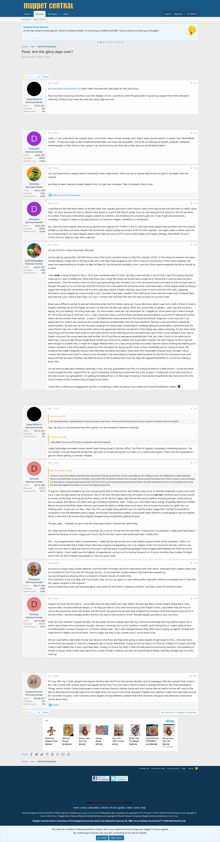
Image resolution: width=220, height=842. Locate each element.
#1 (195, 83)
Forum (39, 13)
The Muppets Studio (149, 812)
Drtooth (34, 478)
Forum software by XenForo (159, 821)
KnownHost (172, 816)
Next (45, 76)
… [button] (34, 76)
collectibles (93, 807)
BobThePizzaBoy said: (59, 470)
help (143, 807)
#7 (195, 463)
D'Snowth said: (56, 437)
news (83, 807)
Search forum (39, 19)
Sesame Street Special (35, 26)
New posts (26, 19)
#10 (195, 676)
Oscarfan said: (56, 416)
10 (122, 42)
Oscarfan (34, 183)
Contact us (144, 768)
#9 (195, 598)
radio (129, 807)
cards (136, 807)
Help (65, 13)
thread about (66, 88)
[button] (32, 14)
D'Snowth (34, 148)
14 (39, 76)
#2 (195, 133)
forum (113, 807)
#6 (195, 408)
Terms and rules (158, 768)
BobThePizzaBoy (34, 260)
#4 (195, 203)
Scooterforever (34, 691)
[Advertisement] (110, 66)
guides (121, 807)
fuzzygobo (34, 579)
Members (53, 13)
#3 (195, 168)
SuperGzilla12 (30, 57)
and (66, 195)
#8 (195, 563)
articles (105, 807)
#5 (195, 244)
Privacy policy (173, 768)
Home (27, 13)
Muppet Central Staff (89, 812)
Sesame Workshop (48, 816)
